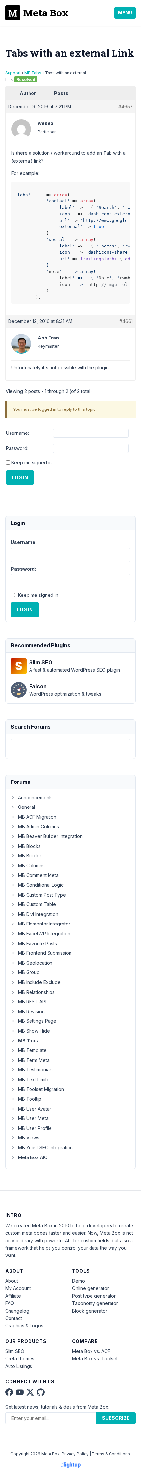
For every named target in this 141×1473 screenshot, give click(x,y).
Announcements (35, 797)
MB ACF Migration (37, 817)
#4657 (125, 106)
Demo (78, 1281)
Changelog (17, 1311)
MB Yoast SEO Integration (45, 1147)
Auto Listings (18, 1366)
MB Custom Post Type (42, 895)
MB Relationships (36, 992)
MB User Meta (33, 1118)
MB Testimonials (35, 1069)
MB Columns (31, 865)
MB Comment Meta (38, 875)
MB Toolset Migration (41, 1089)
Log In (20, 477)
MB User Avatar (34, 1108)
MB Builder (29, 855)
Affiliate (13, 1295)
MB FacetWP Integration (44, 933)
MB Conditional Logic (41, 885)
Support (13, 72)
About (11, 1281)
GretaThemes (19, 1358)
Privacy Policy (75, 1453)
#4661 (126, 321)
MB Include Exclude (39, 982)
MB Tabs (32, 72)
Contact (13, 1318)
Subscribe (116, 1418)
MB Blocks (29, 846)
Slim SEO (14, 1351)
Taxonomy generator (95, 1303)
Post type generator (94, 1295)
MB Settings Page (37, 1021)
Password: (17, 448)
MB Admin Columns (38, 826)
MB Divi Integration (38, 914)
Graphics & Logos (24, 1325)
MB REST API (32, 1001)
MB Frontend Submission (44, 953)
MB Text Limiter (34, 1079)
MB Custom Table (37, 904)
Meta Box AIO (33, 1157)
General (26, 807)
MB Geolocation (35, 963)
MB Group (29, 972)
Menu (125, 12)
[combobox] (70, 746)
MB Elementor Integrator (44, 923)
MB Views (28, 1137)
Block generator (89, 1311)
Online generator (90, 1288)
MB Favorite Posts (37, 943)
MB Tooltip (29, 1099)
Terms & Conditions (111, 1453)
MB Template (32, 1050)
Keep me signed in (31, 462)
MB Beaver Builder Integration (50, 836)
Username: (17, 433)
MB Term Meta (34, 1060)
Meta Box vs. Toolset (95, 1358)
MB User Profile (35, 1128)
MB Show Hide (34, 1031)
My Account (18, 1288)
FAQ (9, 1303)
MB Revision (31, 1011)
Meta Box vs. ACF (91, 1351)
